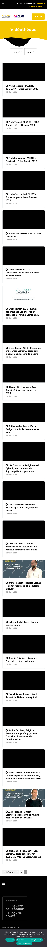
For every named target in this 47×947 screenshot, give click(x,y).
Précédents (9, 872)
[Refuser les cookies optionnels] (44, 938)
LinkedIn (39, 3)
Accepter (10, 940)
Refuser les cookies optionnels (29, 940)
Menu (39, 16)
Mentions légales (24, 943)
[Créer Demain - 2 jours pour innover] (13, 16)
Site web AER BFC (35, 6)
